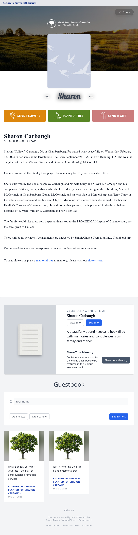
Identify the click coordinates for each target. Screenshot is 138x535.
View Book (75, 322)
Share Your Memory (116, 360)
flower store (95, 260)
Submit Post (119, 416)
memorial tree (44, 260)
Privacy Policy (59, 520)
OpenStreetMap (72, 525)
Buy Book (94, 322)
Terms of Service (78, 520)
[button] (24, 446)
